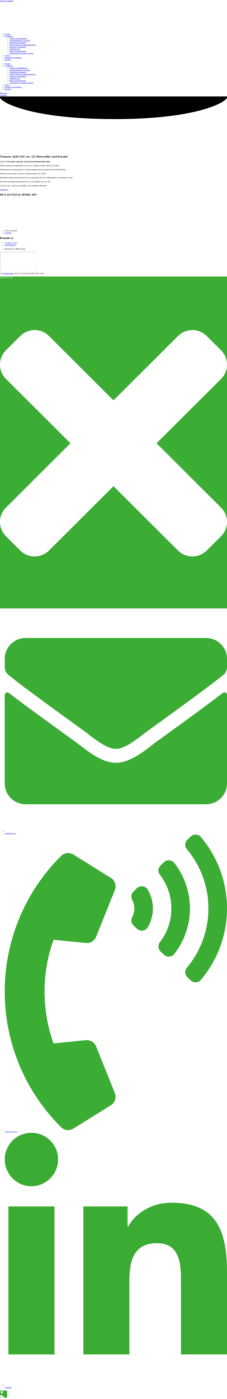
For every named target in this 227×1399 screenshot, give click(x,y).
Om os (7, 55)
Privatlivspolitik (8, 273)
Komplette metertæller (17, 43)
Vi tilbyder (9, 36)
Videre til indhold (6, 1)
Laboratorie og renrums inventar (21, 53)
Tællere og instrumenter (18, 38)
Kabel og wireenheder (17, 47)
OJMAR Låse (14, 49)
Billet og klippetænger (17, 51)
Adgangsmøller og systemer (19, 41)
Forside (7, 34)
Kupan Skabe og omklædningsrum (22, 45)
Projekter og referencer (13, 58)
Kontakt (8, 60)
